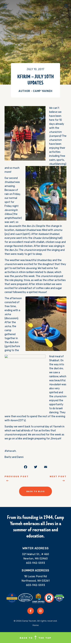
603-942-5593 (35, 563)
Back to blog (35, 491)
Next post (58, 476)
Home (36, 625)
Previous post (17, 476)
